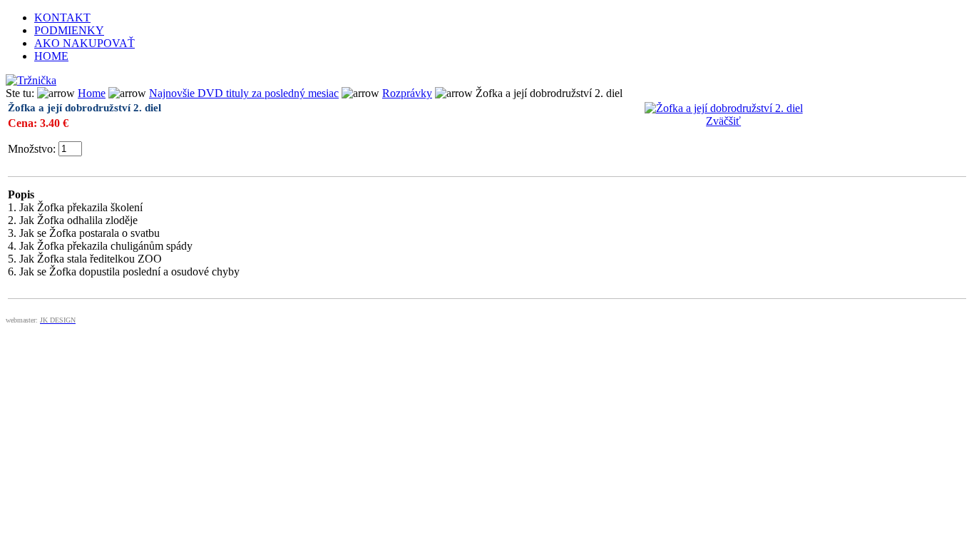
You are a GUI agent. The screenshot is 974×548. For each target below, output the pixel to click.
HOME (51, 56)
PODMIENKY (69, 30)
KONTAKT (62, 17)
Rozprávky (407, 93)
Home (92, 93)
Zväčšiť (723, 121)
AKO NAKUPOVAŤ (84, 43)
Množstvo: (32, 149)
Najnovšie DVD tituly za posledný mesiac (244, 93)
